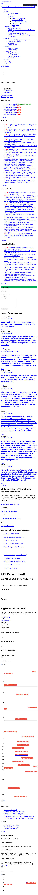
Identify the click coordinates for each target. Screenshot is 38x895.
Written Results (12, 49)
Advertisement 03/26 (12, 106)
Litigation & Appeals (7, 526)
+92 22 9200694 (5, 617)
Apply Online (8, 63)
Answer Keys (12, 58)
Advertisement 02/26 (12, 107)
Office (11, 825)
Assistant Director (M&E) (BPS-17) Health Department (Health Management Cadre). (20, 153)
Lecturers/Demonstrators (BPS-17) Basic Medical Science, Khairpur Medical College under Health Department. (20, 126)
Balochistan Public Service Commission (16, 815)
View (2, 330)
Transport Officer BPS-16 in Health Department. (18, 160)
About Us (11, 16)
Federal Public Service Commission (14, 811)
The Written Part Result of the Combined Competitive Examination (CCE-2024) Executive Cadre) (20, 169)
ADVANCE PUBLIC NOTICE (10, 351)
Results (6, 46)
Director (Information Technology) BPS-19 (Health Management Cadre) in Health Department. (19, 181)
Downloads (7, 51)
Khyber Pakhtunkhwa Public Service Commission (19, 816)
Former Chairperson (18, 23)
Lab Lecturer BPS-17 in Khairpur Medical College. (19, 159)
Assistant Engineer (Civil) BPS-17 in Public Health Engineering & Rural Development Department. (19, 228)
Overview (7, 11)
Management (15, 25)
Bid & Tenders (12, 54)
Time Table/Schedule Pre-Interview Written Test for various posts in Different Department (19, 273)
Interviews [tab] (8, 88)
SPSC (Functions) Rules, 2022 (17, 33)
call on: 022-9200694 (30, 5)
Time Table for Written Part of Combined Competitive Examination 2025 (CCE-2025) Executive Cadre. (20, 264)
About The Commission (19, 18)
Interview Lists (12, 44)
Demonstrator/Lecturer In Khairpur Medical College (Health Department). (18, 248)
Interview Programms (14, 41)
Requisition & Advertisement (10, 504)
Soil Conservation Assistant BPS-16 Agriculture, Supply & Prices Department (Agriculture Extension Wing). (20, 135)
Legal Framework (9, 26)
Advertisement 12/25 (12, 112)
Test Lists (11, 43)
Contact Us (7, 61)
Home (6, 10)
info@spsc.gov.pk (6, 1)
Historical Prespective (14, 13)
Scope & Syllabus (13, 53)
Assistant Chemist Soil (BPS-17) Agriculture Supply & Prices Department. (19, 140)
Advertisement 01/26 (12, 109)
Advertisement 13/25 (12, 110)
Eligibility (7, 38)
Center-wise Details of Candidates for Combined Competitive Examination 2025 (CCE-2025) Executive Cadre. (20, 259)
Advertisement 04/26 (17, 104)
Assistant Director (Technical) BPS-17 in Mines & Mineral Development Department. (19, 163)
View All (3, 117)
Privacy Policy (5, 865)
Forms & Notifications (14, 56)
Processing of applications (9, 511)
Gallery (6, 59)
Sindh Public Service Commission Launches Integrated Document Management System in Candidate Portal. (18, 324)
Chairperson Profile (17, 20)
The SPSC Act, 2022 (14, 28)
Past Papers (7, 92)
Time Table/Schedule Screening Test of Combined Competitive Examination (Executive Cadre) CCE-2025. (19, 269)
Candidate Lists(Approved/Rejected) (18, 40)
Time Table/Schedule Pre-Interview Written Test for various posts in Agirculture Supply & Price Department (20, 279)
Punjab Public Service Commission (14, 813)
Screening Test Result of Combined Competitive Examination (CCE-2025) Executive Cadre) (18, 166)
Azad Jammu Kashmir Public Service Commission (19, 818)
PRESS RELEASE (6, 318)
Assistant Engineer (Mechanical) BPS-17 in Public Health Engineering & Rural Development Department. (18, 235)
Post (11, 828)
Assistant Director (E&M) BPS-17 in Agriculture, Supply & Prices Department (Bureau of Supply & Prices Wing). (20, 131)
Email (11, 827)
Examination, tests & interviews (10, 518)
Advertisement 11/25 (12, 114)
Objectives (11, 15)
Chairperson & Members (19, 21)
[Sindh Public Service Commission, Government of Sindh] (18, 7)
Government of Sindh (10, 810)
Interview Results (13, 48)
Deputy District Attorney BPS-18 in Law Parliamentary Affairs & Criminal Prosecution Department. (20, 218)
